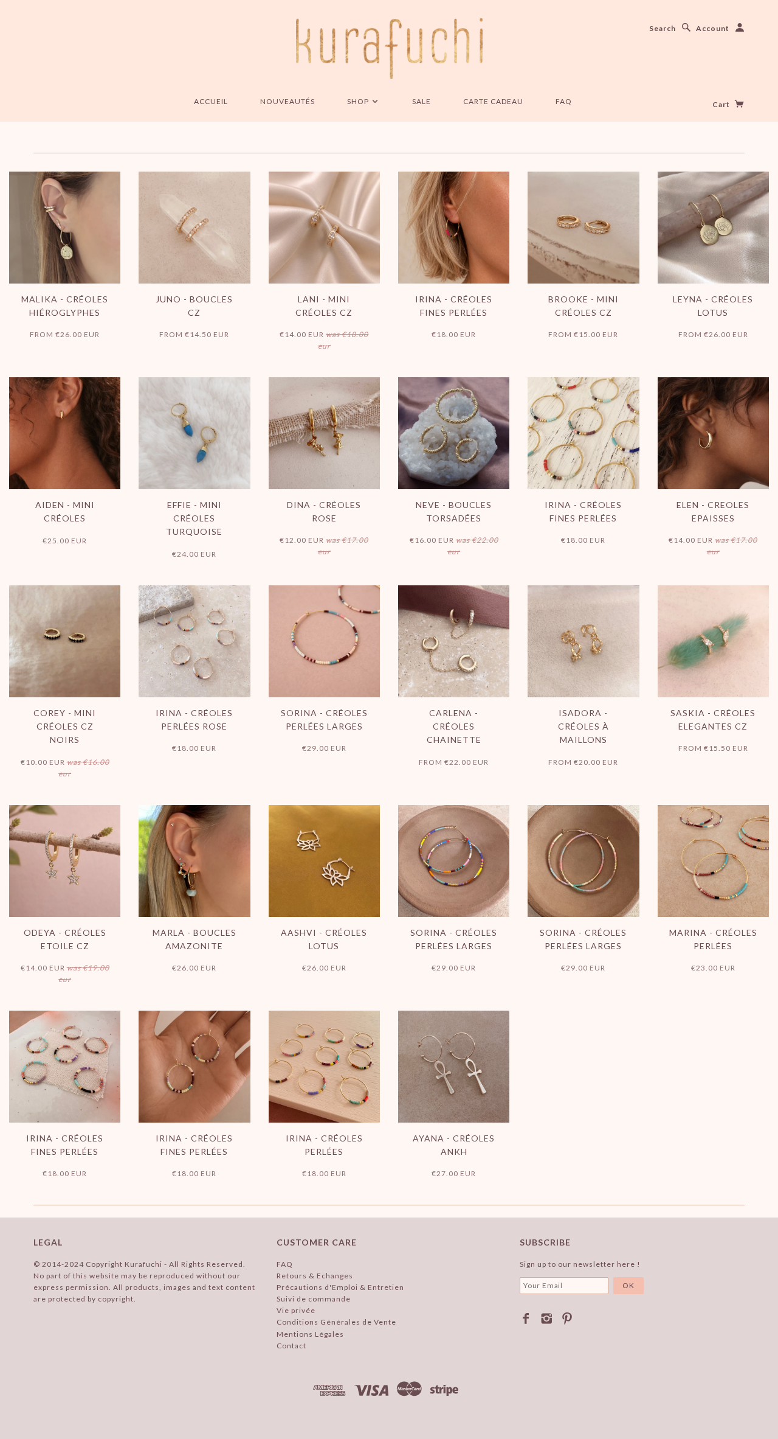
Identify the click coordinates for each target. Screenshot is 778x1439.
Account (712, 28)
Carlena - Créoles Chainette (454, 726)
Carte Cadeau (493, 101)
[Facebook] (526, 1318)
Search (662, 28)
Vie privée (296, 1310)
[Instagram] (546, 1318)
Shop (359, 101)
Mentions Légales (310, 1334)
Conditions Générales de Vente (336, 1321)
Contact (291, 1345)
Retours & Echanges (315, 1275)
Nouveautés (287, 101)
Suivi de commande (314, 1298)
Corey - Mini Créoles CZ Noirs (64, 726)
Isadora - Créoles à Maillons (583, 726)
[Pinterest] (567, 1318)
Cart (722, 104)
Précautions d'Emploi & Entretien (340, 1287)
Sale (421, 101)
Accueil (211, 101)
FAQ (564, 101)
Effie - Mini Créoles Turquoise (194, 518)
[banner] (389, 48)
